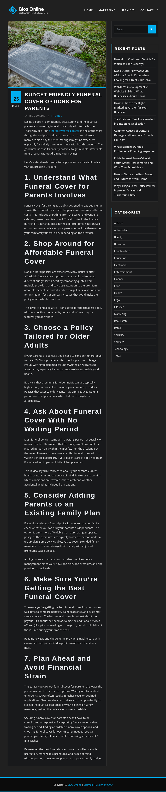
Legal (117, 300)
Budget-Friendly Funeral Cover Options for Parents (63, 101)
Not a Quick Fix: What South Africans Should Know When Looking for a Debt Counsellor (132, 75)
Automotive (121, 230)
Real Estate (121, 321)
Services (128, 10)
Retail (117, 328)
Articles (118, 223)
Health (118, 293)
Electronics (121, 265)
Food (117, 286)
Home (88, 10)
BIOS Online (74, 784)
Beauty (118, 237)
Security (119, 335)
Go (152, 29)
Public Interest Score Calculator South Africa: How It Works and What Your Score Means (133, 162)
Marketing (107, 10)
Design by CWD (104, 784)
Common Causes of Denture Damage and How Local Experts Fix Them (133, 135)
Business (119, 244)
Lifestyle (119, 307)
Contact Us (149, 10)
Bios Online (35, 115)
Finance (56, 115)
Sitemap (88, 784)
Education (120, 258)
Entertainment (123, 272)
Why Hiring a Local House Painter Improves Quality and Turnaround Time (134, 190)
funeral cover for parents (64, 131)
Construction (122, 251)
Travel (117, 356)
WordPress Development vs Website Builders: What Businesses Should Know (131, 91)
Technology (121, 349)
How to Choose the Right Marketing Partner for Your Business (131, 107)
